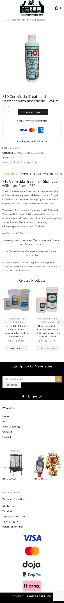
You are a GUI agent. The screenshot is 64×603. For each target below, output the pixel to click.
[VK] (18, 162)
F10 (12, 157)
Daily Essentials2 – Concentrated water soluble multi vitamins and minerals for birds (47, 331)
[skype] (35, 162)
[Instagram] (35, 396)
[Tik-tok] (40, 396)
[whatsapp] (32, 162)
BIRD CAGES (9, 478)
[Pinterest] (21, 162)
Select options (16, 348)
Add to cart (34, 112)
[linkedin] (28, 162)
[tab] (10, 174)
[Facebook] (14, 162)
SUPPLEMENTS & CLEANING (28, 20)
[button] (58, 322)
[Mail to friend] (25, 162)
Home (5, 20)
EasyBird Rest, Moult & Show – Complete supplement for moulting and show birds (16, 331)
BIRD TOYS (40, 478)
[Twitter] (10, 162)
